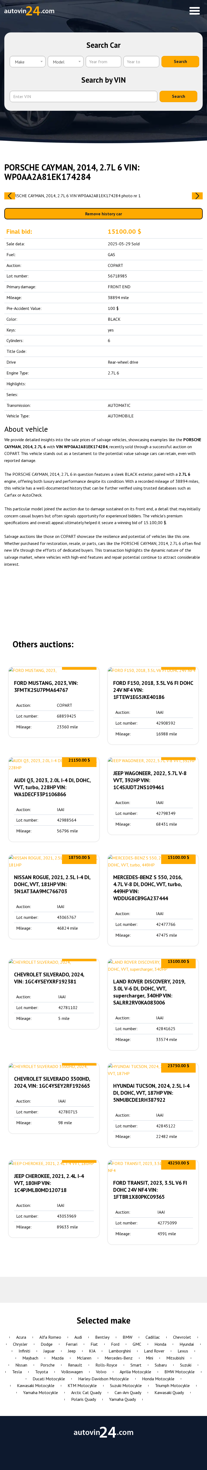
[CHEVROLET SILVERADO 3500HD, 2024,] (54, 1066)
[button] (197, 195)
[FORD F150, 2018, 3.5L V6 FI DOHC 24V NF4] (153, 670)
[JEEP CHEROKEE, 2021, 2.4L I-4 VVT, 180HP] (54, 1163)
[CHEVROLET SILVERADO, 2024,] (54, 962)
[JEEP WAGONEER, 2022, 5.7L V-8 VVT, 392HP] (153, 760)
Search (180, 61)
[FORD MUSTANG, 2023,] (54, 670)
